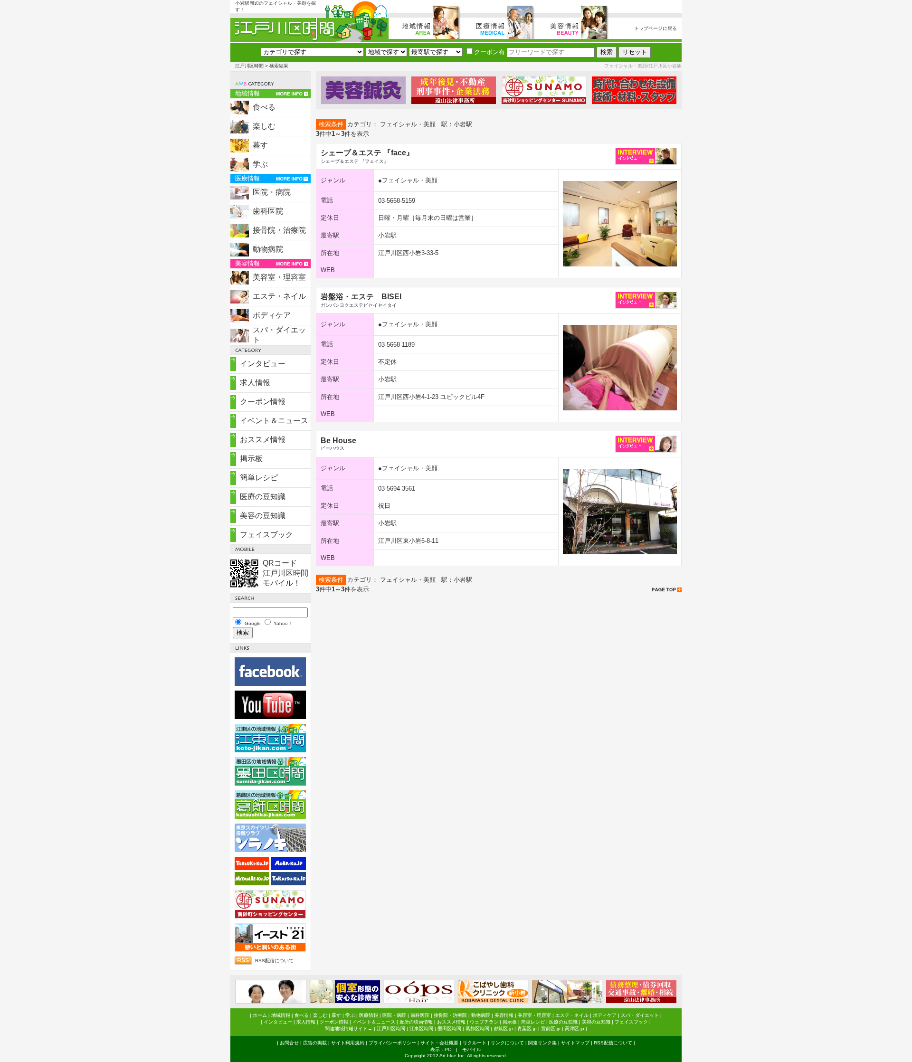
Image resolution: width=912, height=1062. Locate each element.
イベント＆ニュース (274, 421)
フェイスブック (266, 535)
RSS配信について (274, 960)
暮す (260, 145)
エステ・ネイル (279, 296)
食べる (264, 107)
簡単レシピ (259, 478)
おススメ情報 (262, 440)
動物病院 (268, 249)
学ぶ (260, 164)
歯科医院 (268, 211)
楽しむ (264, 126)
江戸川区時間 (249, 65)
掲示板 (251, 459)
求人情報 (255, 383)
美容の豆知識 (262, 516)
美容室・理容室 (279, 277)
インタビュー (262, 364)
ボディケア (272, 315)
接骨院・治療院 (279, 230)
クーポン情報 (262, 402)
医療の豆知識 (262, 497)
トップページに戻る (655, 28)
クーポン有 (489, 52)
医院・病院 (272, 192)
